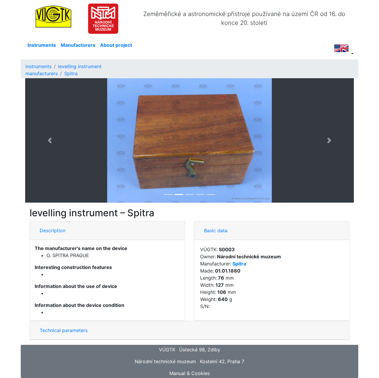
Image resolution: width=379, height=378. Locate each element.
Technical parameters (64, 330)
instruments (38, 66)
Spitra (71, 73)
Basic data (215, 230)
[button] (50, 140)
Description (52, 230)
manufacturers (41, 73)
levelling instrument (80, 66)
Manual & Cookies (189, 373)
